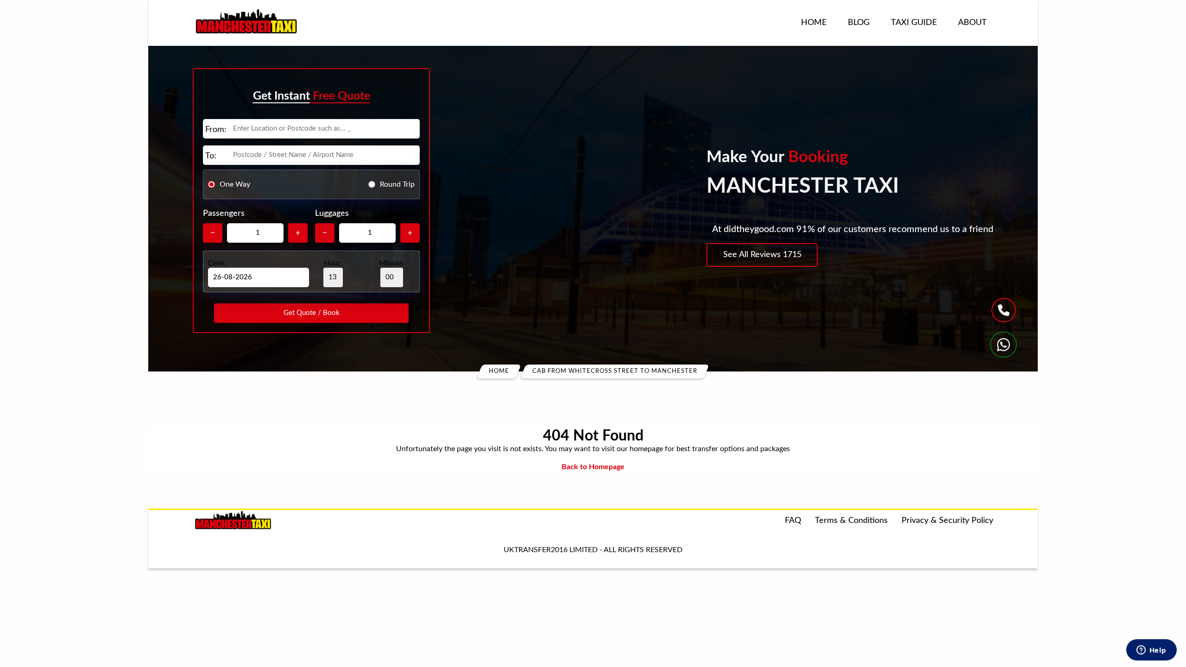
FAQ (793, 520)
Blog (859, 23)
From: (216, 130)
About (972, 23)
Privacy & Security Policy (947, 520)
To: (210, 156)
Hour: (333, 263)
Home (813, 23)
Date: (217, 263)
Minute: (391, 263)
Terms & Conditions (851, 520)
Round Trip (397, 184)
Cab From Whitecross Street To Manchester (614, 371)
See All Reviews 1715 (762, 255)
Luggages (332, 213)
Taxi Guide (914, 23)
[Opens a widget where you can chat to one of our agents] (1151, 650)
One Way (235, 184)
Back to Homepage (593, 467)
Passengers (224, 213)
